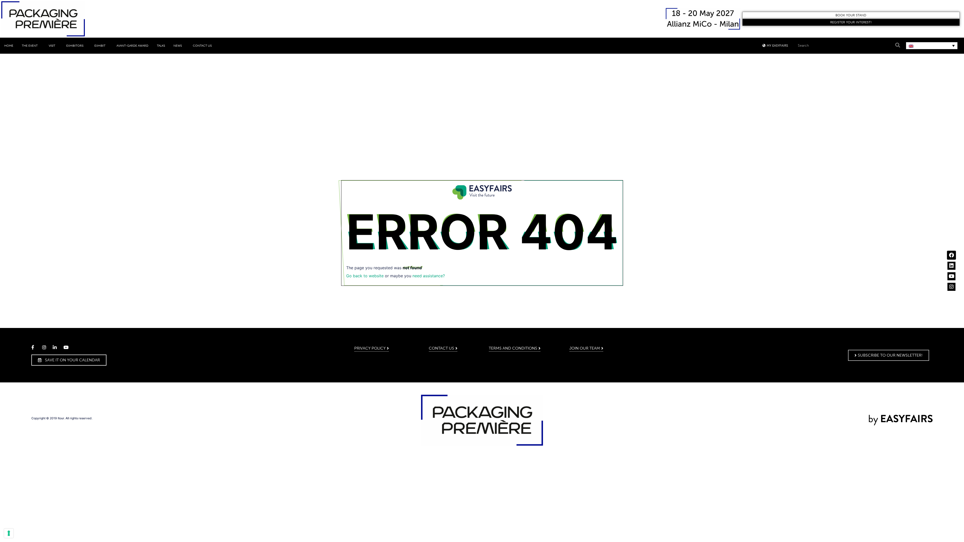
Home (8, 45)
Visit (52, 45)
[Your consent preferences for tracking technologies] (9, 533)
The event (30, 45)
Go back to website (365, 275)
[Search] (897, 45)
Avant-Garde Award (132, 45)
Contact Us (202, 45)
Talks (161, 45)
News (177, 45)
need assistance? (428, 275)
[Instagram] (951, 287)
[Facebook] (951, 255)
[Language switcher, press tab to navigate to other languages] (931, 45)
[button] (851, 15)
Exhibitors (74, 45)
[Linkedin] (951, 266)
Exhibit (99, 45)
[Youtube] (951, 276)
